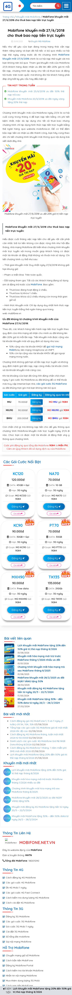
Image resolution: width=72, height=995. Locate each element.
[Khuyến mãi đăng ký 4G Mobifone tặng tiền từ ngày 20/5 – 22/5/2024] (9, 692)
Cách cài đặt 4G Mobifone (20, 902)
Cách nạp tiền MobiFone (19, 985)
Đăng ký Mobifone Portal (19, 965)
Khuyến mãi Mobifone (28, 16)
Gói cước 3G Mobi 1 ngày (19, 926)
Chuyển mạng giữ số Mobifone (22, 955)
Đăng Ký (17, 506)
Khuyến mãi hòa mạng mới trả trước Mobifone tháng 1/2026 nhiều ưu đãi (39, 658)
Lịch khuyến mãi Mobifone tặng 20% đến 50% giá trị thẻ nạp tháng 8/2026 (42, 647)
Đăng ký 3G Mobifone (17, 916)
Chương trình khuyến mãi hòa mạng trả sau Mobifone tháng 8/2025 (41, 668)
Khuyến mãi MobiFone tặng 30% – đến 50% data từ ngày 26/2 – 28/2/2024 (40, 701)
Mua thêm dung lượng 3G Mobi (23, 980)
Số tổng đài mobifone (17, 936)
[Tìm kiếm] (58, 6)
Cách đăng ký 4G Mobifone (21, 877)
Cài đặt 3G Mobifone (17, 931)
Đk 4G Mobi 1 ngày (16, 887)
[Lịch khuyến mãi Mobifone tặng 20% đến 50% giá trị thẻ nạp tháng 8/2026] (9, 649)
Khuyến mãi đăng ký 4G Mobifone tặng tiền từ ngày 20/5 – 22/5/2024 (41, 690)
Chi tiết (17, 513)
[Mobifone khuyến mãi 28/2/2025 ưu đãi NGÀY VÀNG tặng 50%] (9, 681)
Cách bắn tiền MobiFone (19, 960)
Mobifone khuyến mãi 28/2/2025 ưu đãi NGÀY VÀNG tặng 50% (41, 679)
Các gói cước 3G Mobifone (20, 921)
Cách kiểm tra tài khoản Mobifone (24, 970)
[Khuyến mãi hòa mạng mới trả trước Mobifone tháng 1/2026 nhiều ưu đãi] (9, 659)
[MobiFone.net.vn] (12, 6)
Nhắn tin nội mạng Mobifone (21, 975)
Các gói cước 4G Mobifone (20, 882)
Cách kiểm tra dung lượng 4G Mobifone (27, 897)
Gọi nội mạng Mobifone (18, 941)
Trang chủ (8, 16)
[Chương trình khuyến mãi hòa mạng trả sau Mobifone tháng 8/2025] (9, 670)
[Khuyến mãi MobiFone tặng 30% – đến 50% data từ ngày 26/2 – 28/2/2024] (9, 702)
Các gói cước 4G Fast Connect (23, 892)
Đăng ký (36, 402)
